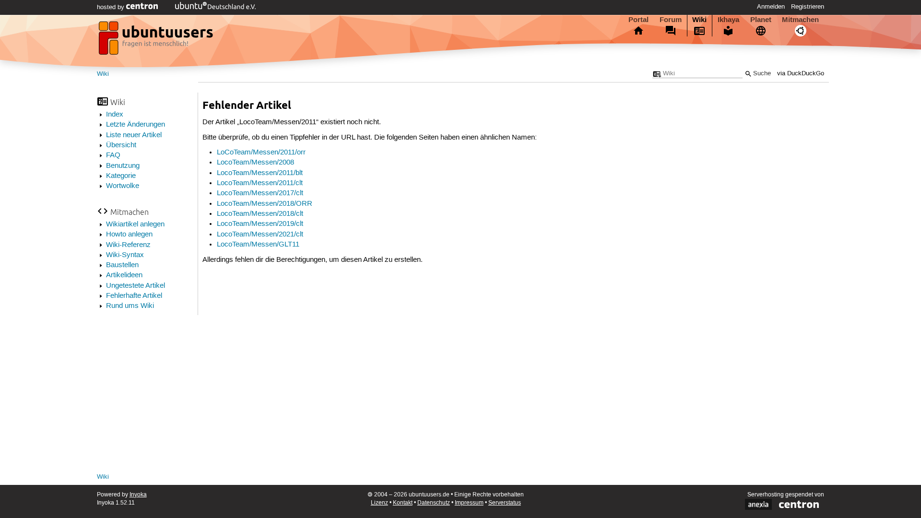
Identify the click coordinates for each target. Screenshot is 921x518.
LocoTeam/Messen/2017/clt (260, 193)
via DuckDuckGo (800, 73)
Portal (638, 19)
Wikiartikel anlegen (135, 224)
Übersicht (121, 145)
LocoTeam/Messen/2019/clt (260, 224)
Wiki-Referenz (128, 245)
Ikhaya (728, 19)
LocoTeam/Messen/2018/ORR (264, 204)
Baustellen (122, 265)
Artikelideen (124, 275)
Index (114, 114)
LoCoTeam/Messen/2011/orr (261, 152)
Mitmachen (800, 19)
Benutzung (123, 166)
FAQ (113, 155)
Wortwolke (122, 186)
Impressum (469, 502)
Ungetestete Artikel (135, 286)
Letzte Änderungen (135, 124)
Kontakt (403, 502)
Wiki (699, 19)
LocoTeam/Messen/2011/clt (260, 183)
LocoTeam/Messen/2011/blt (260, 173)
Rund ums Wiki (130, 306)
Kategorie (121, 176)
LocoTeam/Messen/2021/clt (260, 234)
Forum (671, 19)
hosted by (111, 7)
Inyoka (138, 494)
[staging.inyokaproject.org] (157, 40)
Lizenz (379, 502)
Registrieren (807, 7)
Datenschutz (433, 502)
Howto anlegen (129, 234)
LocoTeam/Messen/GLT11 (258, 244)
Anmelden (771, 7)
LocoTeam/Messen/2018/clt (260, 214)
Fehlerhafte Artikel (134, 296)
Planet (760, 19)
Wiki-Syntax (125, 255)
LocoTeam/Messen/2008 (255, 162)
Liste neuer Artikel (134, 135)
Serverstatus (504, 502)
